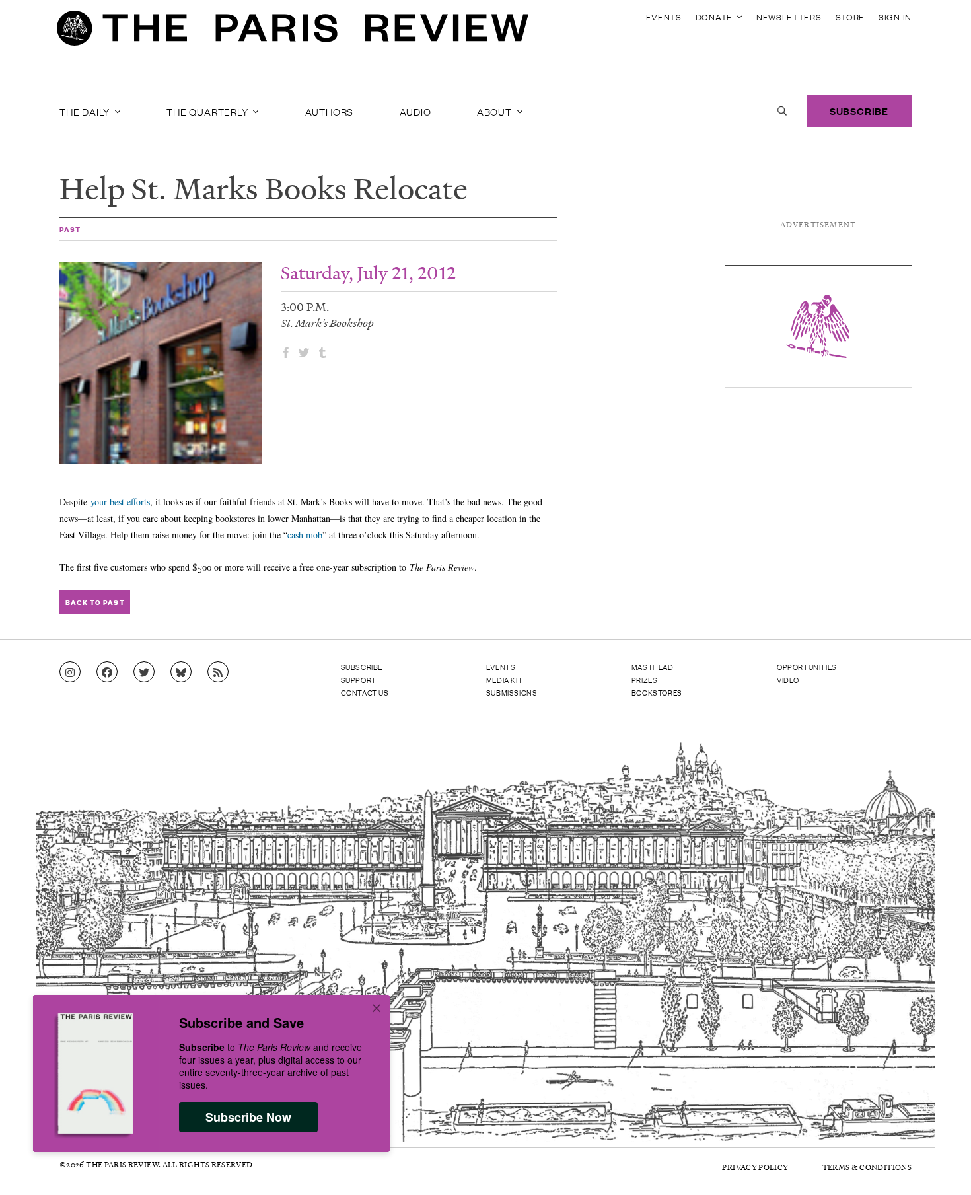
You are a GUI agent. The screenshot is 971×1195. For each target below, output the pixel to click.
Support (359, 680)
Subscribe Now (248, 1117)
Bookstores (656, 692)
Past (70, 229)
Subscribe (859, 111)
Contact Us (365, 692)
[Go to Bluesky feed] (181, 672)
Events (664, 17)
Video (788, 680)
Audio (415, 111)
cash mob (304, 534)
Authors (329, 111)
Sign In (895, 17)
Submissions (512, 692)
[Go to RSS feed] (218, 672)
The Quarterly (208, 111)
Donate (715, 17)
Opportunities (807, 666)
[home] (292, 32)
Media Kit (504, 680)
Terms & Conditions (867, 1167)
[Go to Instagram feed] (70, 672)
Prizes (644, 680)
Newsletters (789, 17)
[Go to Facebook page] (107, 672)
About (496, 111)
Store (850, 17)
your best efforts (120, 501)
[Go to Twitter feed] (144, 672)
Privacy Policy (755, 1167)
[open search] (782, 111)
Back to (94, 602)
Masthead (652, 666)
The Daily (85, 111)
